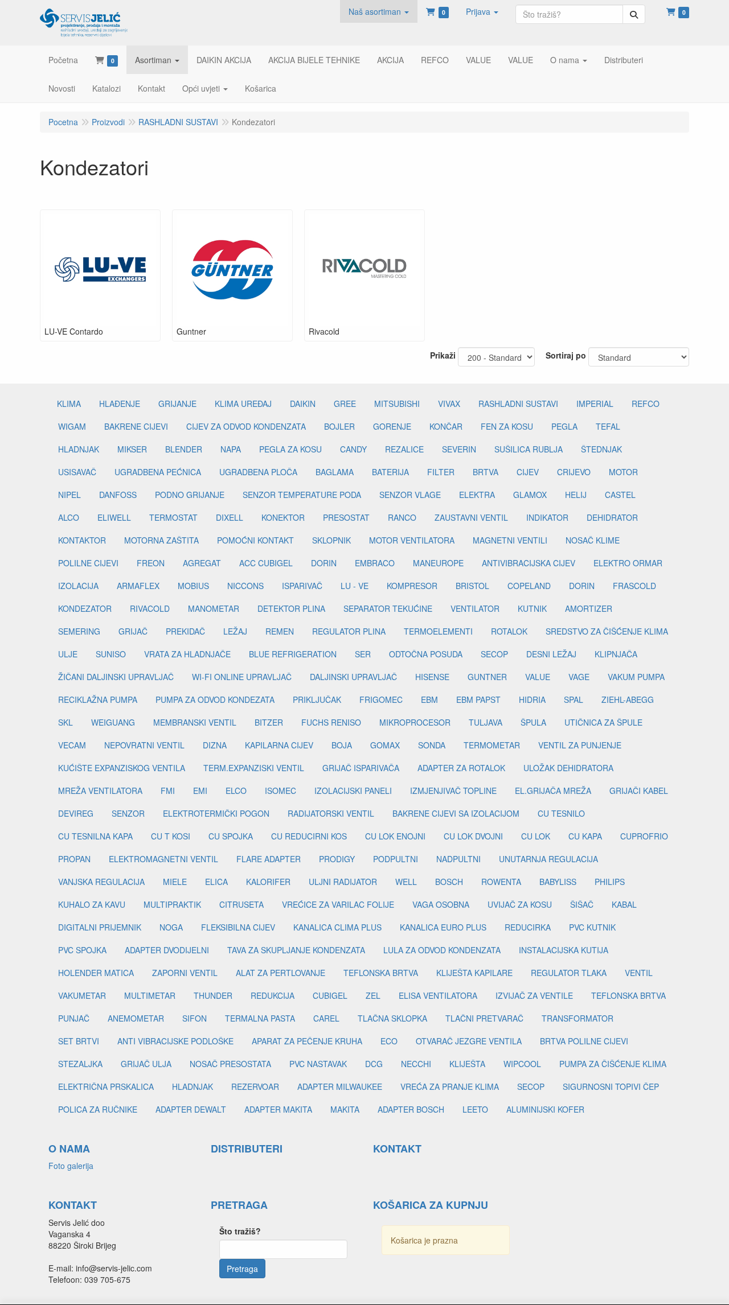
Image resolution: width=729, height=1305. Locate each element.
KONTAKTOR (82, 540)
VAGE (578, 676)
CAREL (326, 1018)
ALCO (68, 517)
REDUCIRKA (528, 927)
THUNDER (213, 995)
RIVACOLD (150, 608)
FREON (151, 563)
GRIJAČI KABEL (638, 790)
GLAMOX (530, 494)
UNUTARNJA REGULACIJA (548, 858)
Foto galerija (70, 1165)
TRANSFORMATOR (577, 1018)
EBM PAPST (478, 699)
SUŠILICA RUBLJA (528, 449)
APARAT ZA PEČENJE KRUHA (307, 1041)
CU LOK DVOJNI (473, 836)
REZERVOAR (255, 1086)
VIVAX (449, 403)
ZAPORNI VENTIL (185, 972)
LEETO (475, 1109)
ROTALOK (509, 631)
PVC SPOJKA (82, 950)
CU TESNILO (561, 813)
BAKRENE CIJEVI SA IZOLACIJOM (455, 813)
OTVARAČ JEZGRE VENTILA (469, 1041)
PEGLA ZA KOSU (290, 449)
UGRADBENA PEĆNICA (157, 471)
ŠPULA (533, 722)
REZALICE (404, 449)
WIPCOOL (522, 1063)
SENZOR (128, 813)
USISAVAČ (77, 471)
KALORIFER (268, 881)
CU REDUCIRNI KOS (309, 836)
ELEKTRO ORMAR (627, 563)
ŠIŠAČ (581, 904)
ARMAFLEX (138, 585)
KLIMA (69, 403)
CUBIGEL (330, 995)
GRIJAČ (133, 631)
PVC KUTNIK (592, 927)
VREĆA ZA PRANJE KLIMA (449, 1086)
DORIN (324, 563)
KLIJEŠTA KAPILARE (474, 972)
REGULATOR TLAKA (569, 972)
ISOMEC (280, 790)
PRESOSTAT (346, 517)
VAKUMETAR (82, 995)
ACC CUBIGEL (266, 563)
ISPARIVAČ (302, 585)
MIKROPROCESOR (414, 722)
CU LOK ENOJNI (395, 836)
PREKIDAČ (185, 631)
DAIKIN (303, 403)
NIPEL (69, 494)
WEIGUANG (113, 722)
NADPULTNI (458, 858)
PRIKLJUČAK (317, 699)
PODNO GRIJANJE (189, 494)
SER (363, 654)
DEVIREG (75, 813)
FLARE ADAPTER (268, 858)
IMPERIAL (594, 403)
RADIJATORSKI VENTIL (331, 813)
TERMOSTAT (173, 517)
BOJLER (339, 426)
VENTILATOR (474, 608)
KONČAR (445, 426)
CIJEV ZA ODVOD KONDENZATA (246, 426)
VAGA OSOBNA (440, 904)
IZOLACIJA (78, 585)
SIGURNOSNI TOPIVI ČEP (611, 1086)
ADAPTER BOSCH (411, 1109)
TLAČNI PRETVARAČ (484, 1018)
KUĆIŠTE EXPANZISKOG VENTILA (121, 767)
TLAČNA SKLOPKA (392, 1018)
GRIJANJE (177, 403)
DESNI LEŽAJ (551, 654)
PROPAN (74, 858)
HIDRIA (532, 699)
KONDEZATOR (85, 608)
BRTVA (485, 471)
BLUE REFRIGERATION (293, 654)
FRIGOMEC (381, 699)
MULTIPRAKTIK (172, 904)
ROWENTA (501, 881)
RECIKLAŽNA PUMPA (97, 699)
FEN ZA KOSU (507, 426)
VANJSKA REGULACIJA (101, 881)
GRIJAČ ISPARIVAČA (360, 767)
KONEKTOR (283, 517)
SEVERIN (459, 449)
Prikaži (443, 355)
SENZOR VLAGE (410, 494)
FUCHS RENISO (331, 722)
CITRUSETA (241, 904)
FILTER (440, 471)
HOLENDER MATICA (96, 972)
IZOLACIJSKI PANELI (353, 790)
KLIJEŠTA (467, 1063)
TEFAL (608, 426)
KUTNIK (532, 608)
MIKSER (132, 449)
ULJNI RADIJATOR (343, 881)
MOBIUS (193, 585)
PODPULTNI (395, 858)
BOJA (341, 745)
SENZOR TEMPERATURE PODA (302, 494)
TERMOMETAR (492, 745)
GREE (345, 403)
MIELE (175, 881)
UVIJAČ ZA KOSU (520, 904)
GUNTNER (487, 676)
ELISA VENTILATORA (438, 995)
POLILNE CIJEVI (88, 563)
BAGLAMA (335, 471)
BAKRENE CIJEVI (136, 426)
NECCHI (416, 1063)
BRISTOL (472, 585)
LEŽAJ (235, 631)
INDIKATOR (547, 517)
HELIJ (576, 494)
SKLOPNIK (331, 540)
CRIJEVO (574, 471)
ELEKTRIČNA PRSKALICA (106, 1086)
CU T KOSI (170, 836)
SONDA (431, 745)
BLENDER (183, 449)
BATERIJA (390, 471)
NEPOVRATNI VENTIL (144, 745)
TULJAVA (485, 722)
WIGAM (72, 426)
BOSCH (449, 881)
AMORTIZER (588, 608)
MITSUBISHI (397, 403)
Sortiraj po (566, 355)
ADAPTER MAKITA (278, 1109)
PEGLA (564, 426)
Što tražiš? (240, 1231)
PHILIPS (610, 881)
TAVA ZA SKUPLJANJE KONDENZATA (296, 950)
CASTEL (620, 494)
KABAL (624, 904)
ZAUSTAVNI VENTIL (471, 517)
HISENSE (432, 676)
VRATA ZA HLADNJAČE (187, 654)
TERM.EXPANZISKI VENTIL (253, 767)
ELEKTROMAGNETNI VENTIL (163, 858)
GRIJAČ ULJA (146, 1063)
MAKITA (344, 1109)
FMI (168, 790)
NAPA (230, 449)
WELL (406, 881)
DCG (374, 1063)
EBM (429, 699)
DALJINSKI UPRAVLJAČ (353, 676)
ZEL (373, 995)
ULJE (67, 654)
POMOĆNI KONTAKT (255, 540)
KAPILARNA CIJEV (279, 745)
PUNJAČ (73, 1018)
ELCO (236, 790)
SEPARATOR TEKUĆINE (387, 608)
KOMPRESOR (412, 585)
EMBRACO (375, 563)
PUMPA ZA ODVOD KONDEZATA (215, 699)
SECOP (494, 654)
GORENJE (392, 426)
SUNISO (111, 654)
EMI (200, 790)
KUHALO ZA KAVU (91, 904)
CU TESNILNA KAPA (95, 836)
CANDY (353, 449)
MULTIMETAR (149, 995)
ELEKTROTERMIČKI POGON (216, 813)
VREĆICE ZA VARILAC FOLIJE (338, 904)
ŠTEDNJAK (601, 449)
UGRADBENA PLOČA (258, 471)
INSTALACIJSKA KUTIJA (563, 950)
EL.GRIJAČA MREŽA (553, 790)
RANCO (402, 517)
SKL (65, 722)
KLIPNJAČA (616, 654)
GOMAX (385, 745)
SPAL (573, 699)
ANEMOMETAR (136, 1018)
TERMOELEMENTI (438, 631)
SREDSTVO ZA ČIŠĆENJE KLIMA (607, 631)
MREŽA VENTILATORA (100, 790)
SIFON (194, 1018)
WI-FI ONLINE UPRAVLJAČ (242, 676)
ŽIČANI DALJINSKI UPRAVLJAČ (116, 676)
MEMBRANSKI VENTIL (194, 722)
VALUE (537, 676)
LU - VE (354, 585)
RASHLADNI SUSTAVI (518, 403)
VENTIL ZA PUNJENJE (579, 745)
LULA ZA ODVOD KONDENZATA (442, 950)
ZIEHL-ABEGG (627, 699)
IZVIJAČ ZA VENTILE (534, 995)
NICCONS (245, 585)
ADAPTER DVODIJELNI (167, 950)
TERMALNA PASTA (260, 1018)
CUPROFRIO (644, 836)
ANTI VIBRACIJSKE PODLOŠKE (175, 1041)
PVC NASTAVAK (318, 1063)
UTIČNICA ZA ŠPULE (603, 722)
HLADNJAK (78, 449)
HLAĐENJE (119, 403)
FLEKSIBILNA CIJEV (238, 927)
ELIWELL (114, 517)
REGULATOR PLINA (349, 631)
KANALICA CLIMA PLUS (337, 927)
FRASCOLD (634, 585)
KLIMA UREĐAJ (243, 403)
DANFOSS (118, 494)
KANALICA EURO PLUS (443, 927)
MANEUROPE (438, 563)
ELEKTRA (477, 494)
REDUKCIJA (272, 995)
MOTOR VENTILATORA (411, 540)
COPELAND (529, 585)
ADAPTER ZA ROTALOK (461, 767)
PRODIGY (337, 858)
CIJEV (528, 471)
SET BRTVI (78, 1041)
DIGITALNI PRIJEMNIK (99, 927)
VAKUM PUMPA (636, 676)
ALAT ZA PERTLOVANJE (280, 972)
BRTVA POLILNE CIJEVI (584, 1041)
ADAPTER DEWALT (190, 1109)
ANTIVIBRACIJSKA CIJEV (528, 563)
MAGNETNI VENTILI (510, 540)
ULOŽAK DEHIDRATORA (568, 767)
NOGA (171, 927)
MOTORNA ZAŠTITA (161, 540)
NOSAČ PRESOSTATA (230, 1063)
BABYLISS (557, 881)
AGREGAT (202, 563)
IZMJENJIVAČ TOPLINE (453, 790)
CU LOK (535, 836)
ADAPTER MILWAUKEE (339, 1086)
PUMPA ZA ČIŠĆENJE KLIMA (612, 1063)
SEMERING (79, 631)
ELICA (216, 881)
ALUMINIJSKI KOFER (545, 1109)
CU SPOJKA (230, 836)
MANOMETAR (213, 608)
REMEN (279, 631)
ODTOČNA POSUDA (425, 654)
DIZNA (215, 745)
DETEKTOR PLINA (291, 608)
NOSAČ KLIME (593, 540)
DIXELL (229, 517)
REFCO (646, 403)
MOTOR (623, 471)
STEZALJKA (80, 1063)
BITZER (269, 722)
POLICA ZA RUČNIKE (97, 1109)
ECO (389, 1041)
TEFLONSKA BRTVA (380, 972)
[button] (378, 11)
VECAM (72, 745)
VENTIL (639, 972)
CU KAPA (585, 836)
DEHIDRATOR (612, 517)
